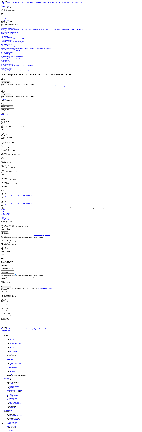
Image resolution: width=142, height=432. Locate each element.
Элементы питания (6, 57)
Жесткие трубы (30, 65)
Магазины (9, 2)
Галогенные (14, 32)
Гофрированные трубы (19, 65)
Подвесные (14, 41)
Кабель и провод (6, 61)
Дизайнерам (16, 2)
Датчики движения (6, 56)
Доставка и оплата (29, 2)
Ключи (9, 69)
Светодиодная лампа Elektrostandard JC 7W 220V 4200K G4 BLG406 (18, 196)
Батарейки (4, 58)
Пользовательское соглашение (70, 2)
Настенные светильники (44, 29)
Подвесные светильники (14, 29)
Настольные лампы (57, 29)
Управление (8, 34)
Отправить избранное (6, 286)
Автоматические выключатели (9, 50)
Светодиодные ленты (7, 33)
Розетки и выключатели (8, 46)
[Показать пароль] (15, 255)
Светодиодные (5, 32)
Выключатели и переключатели (16, 48)
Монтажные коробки (7, 65)
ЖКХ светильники (6, 44)
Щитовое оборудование (7, 52)
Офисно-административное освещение (11, 42)
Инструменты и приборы (10, 423)
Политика (59, 2)
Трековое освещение (6, 37)
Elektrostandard (4, 114)
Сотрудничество (52, 2)
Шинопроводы (18, 38)
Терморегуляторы (48, 48)
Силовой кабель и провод (8, 62)
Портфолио (22, 2)
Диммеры (40, 48)
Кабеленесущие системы (8, 64)
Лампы (3, 30)
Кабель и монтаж (8, 410)
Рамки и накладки (31, 48)
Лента (3, 34)
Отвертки (4, 69)
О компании (4, 2)
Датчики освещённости (17, 56)
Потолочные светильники (29, 29)
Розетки (4, 48)
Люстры (4, 29)
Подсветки (80, 29)
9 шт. (2, 104)
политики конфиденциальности (42, 235)
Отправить (3, 265)
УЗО (19, 50)
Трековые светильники (7, 38)
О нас (2, 210)
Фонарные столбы (6, 41)
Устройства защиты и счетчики (9, 49)
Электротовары (7, 378)
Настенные (21, 41)
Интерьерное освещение (8, 28)
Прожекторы (4, 36)
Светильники (7, 334)
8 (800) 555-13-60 (5, 6)
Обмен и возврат (5, 214)
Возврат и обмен (39, 2)
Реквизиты (80, 2)
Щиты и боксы (5, 53)
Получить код (4, 232)
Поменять (3, 278)
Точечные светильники (70, 29)
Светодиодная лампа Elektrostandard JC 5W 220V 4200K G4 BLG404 (18, 204)
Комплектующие (28, 38)
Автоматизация (5, 54)
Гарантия (45, 2)
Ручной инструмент (6, 68)
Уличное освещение (6, 40)
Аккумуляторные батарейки (14, 58)
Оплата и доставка (5, 213)
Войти (2, 258)
